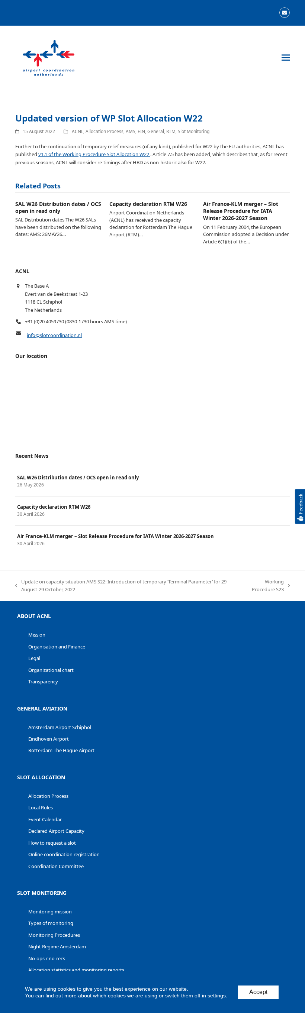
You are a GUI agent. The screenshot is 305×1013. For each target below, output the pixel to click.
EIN (141, 131)
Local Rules (40, 807)
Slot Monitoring (193, 131)
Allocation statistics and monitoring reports (76, 970)
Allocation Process (104, 131)
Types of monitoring (50, 923)
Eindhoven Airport (48, 738)
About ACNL (34, 615)
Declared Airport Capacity (56, 831)
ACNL (77, 131)
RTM (171, 131)
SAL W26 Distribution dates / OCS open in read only (58, 207)
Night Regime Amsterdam (57, 946)
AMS (130, 131)
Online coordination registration (64, 854)
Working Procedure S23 (263, 586)
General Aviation (42, 708)
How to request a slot (52, 842)
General (155, 131)
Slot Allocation (41, 777)
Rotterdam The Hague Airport (61, 750)
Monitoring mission (50, 911)
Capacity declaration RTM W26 (148, 203)
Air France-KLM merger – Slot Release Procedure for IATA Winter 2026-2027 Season (240, 211)
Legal (34, 658)
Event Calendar (45, 819)
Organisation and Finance (56, 646)
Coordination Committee (56, 866)
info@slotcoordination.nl (54, 335)
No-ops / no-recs (46, 958)
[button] (286, 58)
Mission (36, 634)
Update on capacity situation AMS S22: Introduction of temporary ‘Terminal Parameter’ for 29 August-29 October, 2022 (121, 586)
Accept (258, 992)
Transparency (43, 681)
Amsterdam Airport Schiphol (59, 727)
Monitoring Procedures (54, 935)
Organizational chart (51, 670)
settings (217, 996)
